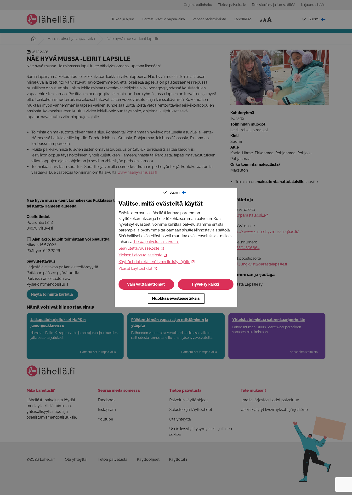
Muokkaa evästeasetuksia (175, 298)
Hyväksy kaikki (205, 284)
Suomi (175, 192)
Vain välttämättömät (146, 284)
